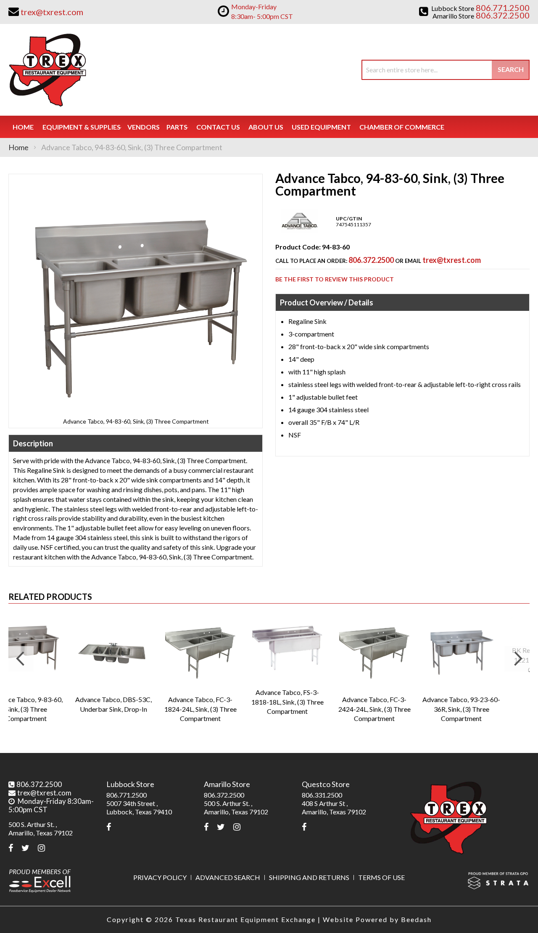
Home (18, 147)
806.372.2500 (371, 260)
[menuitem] (81, 127)
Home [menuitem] (23, 127)
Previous (21, 658)
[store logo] (47, 69)
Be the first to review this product (334, 279)
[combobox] (445, 70)
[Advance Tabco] (300, 231)
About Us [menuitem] (265, 127)
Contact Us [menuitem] (218, 127)
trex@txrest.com (451, 260)
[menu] (269, 127)
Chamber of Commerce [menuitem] (401, 127)
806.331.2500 (322, 795)
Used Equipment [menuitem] (321, 127)
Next (517, 658)
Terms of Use (381, 877)
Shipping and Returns (309, 877)
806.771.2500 (126, 795)
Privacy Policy (160, 877)
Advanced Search (227, 877)
